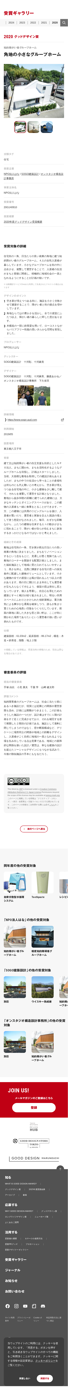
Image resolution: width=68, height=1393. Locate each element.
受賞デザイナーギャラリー (17, 1250)
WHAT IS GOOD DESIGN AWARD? (21, 1184)
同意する (45, 1378)
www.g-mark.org (53, 795)
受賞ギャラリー (16, 1260)
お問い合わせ (14, 1291)
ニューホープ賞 (41, 1217)
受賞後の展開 (11, 1238)
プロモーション (32, 1244)
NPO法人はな (11, 174)
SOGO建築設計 (30, 174)
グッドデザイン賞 (13, 1189)
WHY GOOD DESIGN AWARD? (19, 1211)
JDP (21, 789)
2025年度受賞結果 (37, 1189)
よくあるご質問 (12, 1222)
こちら (52, 805)
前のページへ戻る (36, 829)
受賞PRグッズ (11, 1244)
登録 (34, 1108)
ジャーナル (12, 1270)
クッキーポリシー (45, 1360)
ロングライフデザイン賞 (16, 1217)
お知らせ (11, 1281)
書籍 (25, 1195)
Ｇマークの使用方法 (34, 1238)
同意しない (24, 1378)
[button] (20, 127)
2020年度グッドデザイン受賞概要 (23, 221)
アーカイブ (10, 1195)
